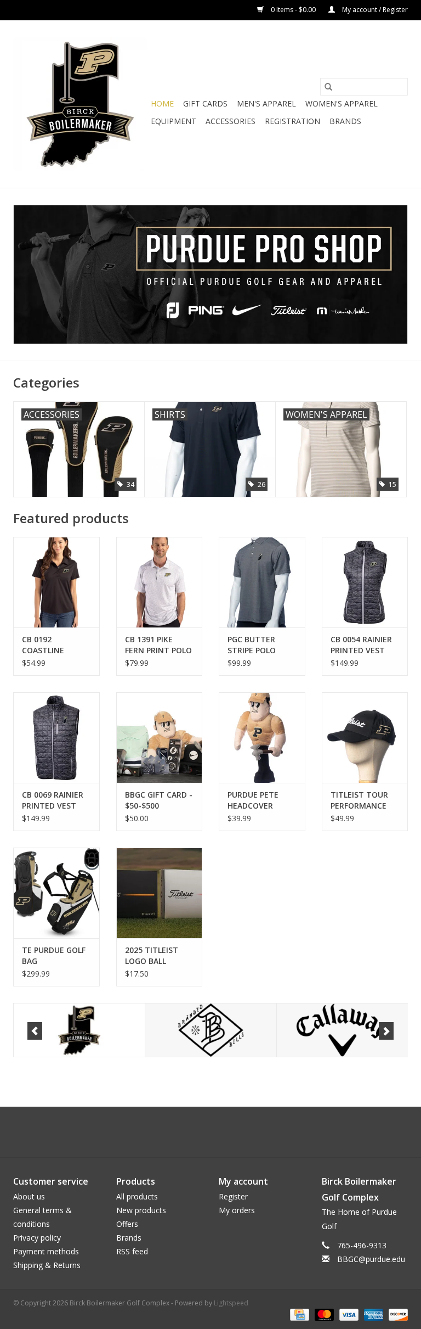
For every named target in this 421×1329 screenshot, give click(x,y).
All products (137, 1196)
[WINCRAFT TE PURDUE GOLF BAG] (56, 893)
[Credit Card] (298, 1314)
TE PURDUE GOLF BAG (54, 955)
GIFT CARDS (205, 103)
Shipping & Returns (47, 1265)
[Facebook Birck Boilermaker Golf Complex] (191, 1132)
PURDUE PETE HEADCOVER (252, 800)
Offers (127, 1224)
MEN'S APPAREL (266, 103)
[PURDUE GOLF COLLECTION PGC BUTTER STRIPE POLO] (262, 582)
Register (233, 1196)
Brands (345, 121)
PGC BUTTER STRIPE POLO (251, 644)
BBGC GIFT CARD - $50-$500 (158, 800)
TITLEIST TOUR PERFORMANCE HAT (359, 800)
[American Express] (372, 1314)
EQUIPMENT (173, 121)
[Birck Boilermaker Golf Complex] (80, 104)
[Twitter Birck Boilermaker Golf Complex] (210, 1132)
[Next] (386, 1031)
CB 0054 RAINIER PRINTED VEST (361, 644)
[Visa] (347, 1314)
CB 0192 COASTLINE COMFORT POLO (52, 645)
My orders (237, 1210)
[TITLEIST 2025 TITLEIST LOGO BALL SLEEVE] (159, 893)
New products (141, 1210)
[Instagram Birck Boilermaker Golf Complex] (230, 1132)
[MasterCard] (323, 1314)
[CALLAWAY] (260, 1030)
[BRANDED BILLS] (128, 1030)
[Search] (328, 87)
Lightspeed (231, 1303)
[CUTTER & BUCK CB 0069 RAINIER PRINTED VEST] (56, 737)
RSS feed (132, 1251)
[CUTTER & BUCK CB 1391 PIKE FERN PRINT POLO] (159, 582)
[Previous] (34, 1031)
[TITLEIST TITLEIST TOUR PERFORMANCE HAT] (365, 737)
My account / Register (374, 9)
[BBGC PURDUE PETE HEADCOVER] (262, 737)
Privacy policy (37, 1237)
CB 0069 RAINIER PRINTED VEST (52, 800)
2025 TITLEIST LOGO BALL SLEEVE (151, 956)
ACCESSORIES (230, 121)
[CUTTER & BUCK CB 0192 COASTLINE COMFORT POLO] (56, 582)
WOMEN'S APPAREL (341, 103)
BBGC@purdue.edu (371, 1259)
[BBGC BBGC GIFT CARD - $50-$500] (159, 737)
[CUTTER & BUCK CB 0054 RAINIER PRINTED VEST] (365, 582)
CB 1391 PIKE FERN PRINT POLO (158, 644)
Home (162, 103)
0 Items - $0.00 (293, 9)
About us (29, 1196)
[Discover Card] (396, 1314)
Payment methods (46, 1251)
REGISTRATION (292, 121)
